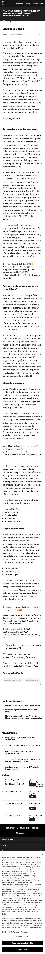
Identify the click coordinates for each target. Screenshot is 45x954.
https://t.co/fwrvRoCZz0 (20, 629)
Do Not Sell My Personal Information (15, 932)
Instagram (19, 657)
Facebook (30, 657)
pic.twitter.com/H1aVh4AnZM (15, 272)
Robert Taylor (21, 197)
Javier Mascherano (13, 680)
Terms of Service (30, 918)
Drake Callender (22, 344)
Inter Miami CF (32, 680)
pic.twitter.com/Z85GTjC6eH (15, 452)
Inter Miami (18, 48)
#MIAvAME (8, 267)
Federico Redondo (20, 243)
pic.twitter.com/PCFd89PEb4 (15, 632)
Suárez (6, 194)
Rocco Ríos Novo (26, 351)
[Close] (42, 854)
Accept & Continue (22, 950)
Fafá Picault (14, 200)
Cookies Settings (22, 936)
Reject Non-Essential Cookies (22, 943)
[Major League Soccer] (4, 3)
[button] (41, 3)
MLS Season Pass (29, 666)
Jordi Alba (18, 216)
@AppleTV (7, 269)
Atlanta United (9, 81)
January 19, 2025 (33, 454)
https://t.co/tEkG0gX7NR (23, 269)
